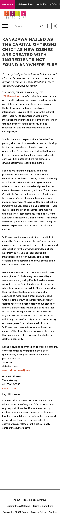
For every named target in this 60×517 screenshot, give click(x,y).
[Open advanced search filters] (48, 26)
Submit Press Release (18, 506)
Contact (53, 512)
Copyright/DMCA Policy (15, 512)
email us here (9, 388)
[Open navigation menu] (5, 26)
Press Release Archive (34, 499)
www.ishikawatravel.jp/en (16, 370)
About (17, 499)
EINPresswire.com (13, 96)
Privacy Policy (38, 512)
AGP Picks (7, 4)
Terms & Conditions (43, 506)
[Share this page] (56, 26)
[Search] (41, 26)
